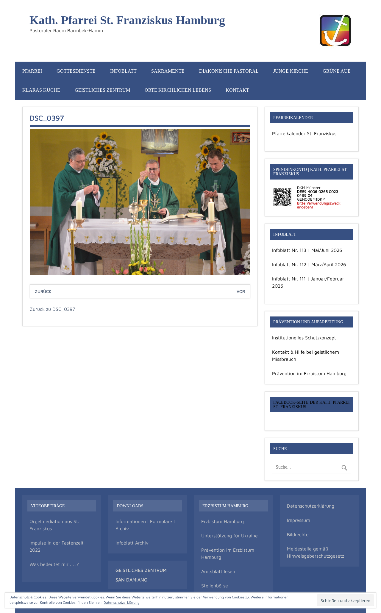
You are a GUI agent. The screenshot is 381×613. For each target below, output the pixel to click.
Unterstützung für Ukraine (229, 535)
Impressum (298, 520)
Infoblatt (123, 71)
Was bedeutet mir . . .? (54, 564)
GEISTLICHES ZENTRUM (141, 570)
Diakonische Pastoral (229, 71)
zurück (43, 291)
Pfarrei (32, 71)
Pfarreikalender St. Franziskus (304, 133)
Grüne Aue (337, 71)
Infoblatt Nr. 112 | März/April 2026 (309, 264)
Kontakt (237, 90)
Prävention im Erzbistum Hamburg (309, 373)
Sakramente (168, 71)
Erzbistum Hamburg (222, 521)
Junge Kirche (290, 71)
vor (241, 291)
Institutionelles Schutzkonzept (304, 337)
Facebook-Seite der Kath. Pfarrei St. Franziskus (311, 404)
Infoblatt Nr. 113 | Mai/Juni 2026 (307, 250)
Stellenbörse (214, 585)
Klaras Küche (41, 90)
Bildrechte (298, 534)
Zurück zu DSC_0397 (52, 309)
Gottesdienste (76, 71)
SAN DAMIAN (129, 579)
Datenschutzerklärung (310, 506)
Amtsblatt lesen (218, 571)
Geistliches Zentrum (102, 90)
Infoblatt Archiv (132, 542)
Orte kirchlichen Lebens (178, 90)
